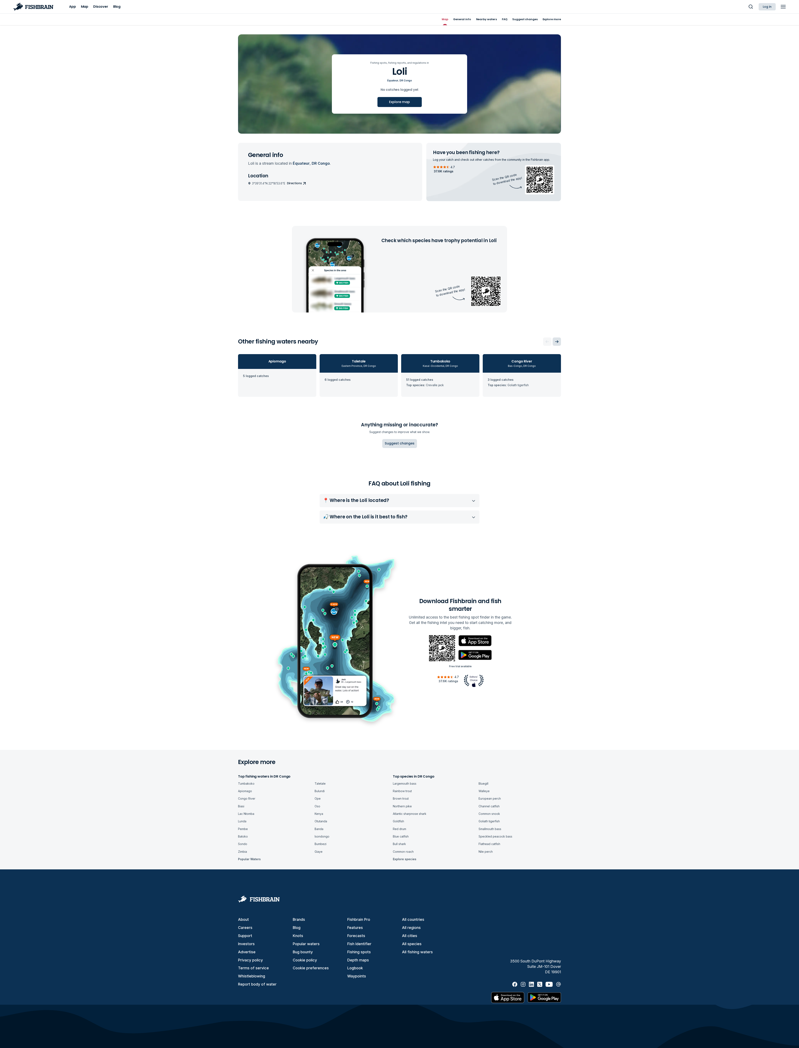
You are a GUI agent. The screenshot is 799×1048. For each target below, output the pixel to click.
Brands (299, 919)
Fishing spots (359, 952)
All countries (413, 919)
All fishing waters (417, 952)
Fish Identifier (359, 944)
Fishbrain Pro (358, 919)
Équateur (392, 80)
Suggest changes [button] (399, 443)
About (243, 919)
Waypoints (356, 976)
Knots (298, 935)
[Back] (547, 341)
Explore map (399, 102)
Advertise (247, 952)
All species (412, 944)
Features (355, 927)
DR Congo (406, 80)
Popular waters (306, 944)
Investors (246, 944)
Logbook (355, 968)
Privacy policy (250, 960)
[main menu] (783, 6)
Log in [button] (767, 7)
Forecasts (356, 935)
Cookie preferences (311, 968)
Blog (296, 927)
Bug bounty (303, 952)
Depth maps (358, 960)
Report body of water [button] (257, 984)
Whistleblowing (251, 976)
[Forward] (557, 341)
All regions (411, 927)
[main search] (751, 7)
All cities (409, 935)
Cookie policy (305, 960)
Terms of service (253, 968)
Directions (294, 183)
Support (245, 935)
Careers (245, 927)
